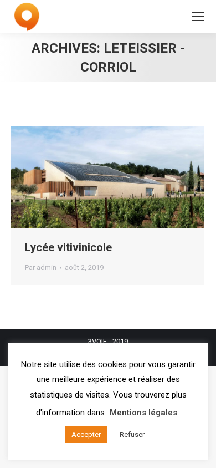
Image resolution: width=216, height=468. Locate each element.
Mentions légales (143, 413)
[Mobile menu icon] (198, 16)
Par (40, 267)
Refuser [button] (132, 434)
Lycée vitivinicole (68, 247)
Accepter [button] (86, 434)
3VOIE (97, 341)
